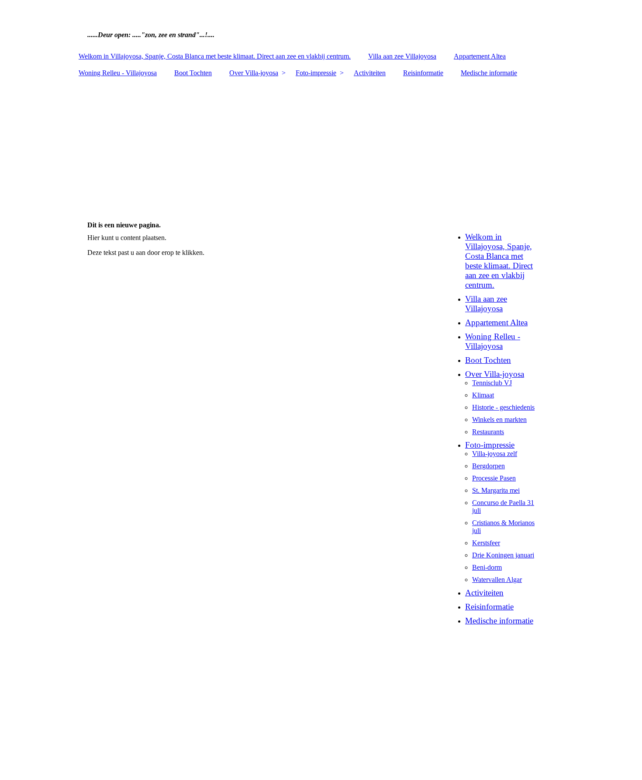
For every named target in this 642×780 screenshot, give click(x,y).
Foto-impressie (316, 73)
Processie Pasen (494, 478)
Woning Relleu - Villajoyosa (118, 73)
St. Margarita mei (496, 490)
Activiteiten (370, 73)
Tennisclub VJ (492, 383)
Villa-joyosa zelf (494, 453)
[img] (321, 24)
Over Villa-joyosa (253, 73)
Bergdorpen (488, 466)
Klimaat (483, 395)
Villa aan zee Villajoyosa (402, 56)
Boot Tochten (193, 73)
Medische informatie (489, 73)
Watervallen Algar (497, 579)
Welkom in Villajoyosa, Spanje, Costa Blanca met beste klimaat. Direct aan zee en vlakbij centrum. (215, 56)
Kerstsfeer (486, 543)
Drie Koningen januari (503, 555)
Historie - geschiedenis (503, 407)
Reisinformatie (423, 73)
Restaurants (488, 431)
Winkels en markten (499, 419)
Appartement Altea (480, 56)
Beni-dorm (487, 567)
